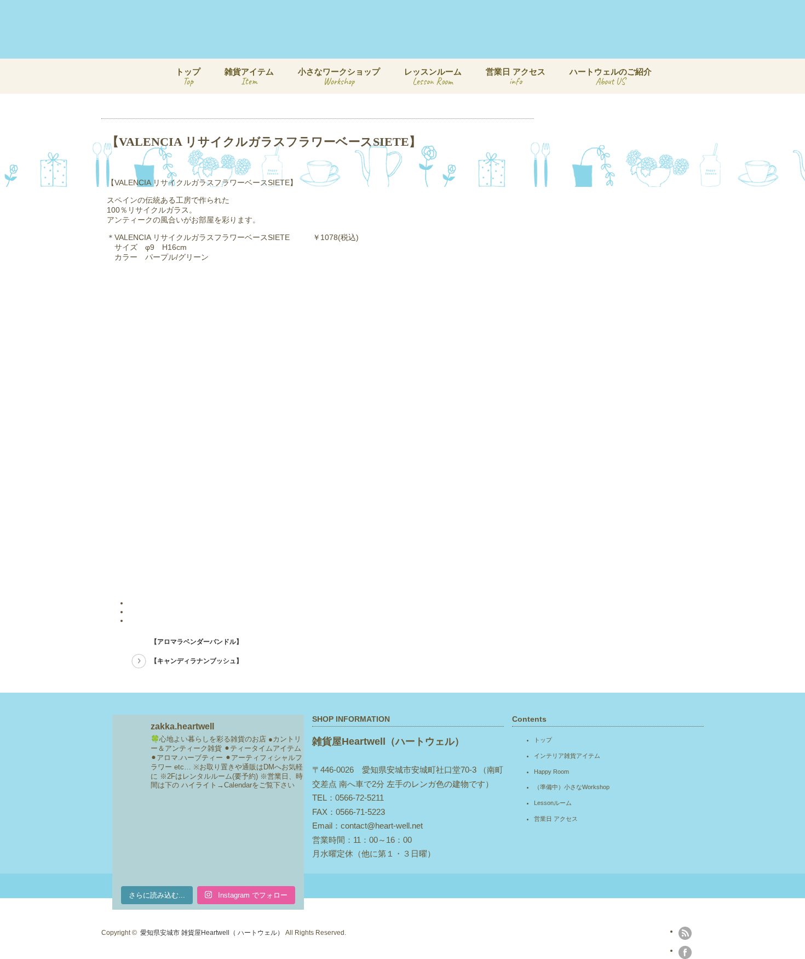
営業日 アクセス (515, 76)
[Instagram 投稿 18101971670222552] (208, 820)
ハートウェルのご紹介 (611, 76)
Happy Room (551, 771)
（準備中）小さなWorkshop (572, 787)
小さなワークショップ (339, 76)
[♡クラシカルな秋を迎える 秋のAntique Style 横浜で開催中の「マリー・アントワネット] (142, 820)
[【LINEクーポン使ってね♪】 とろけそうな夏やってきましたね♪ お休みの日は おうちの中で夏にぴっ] (274, 860)
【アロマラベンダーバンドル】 (197, 642)
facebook (685, 952)
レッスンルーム (433, 76)
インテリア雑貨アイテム (567, 755)
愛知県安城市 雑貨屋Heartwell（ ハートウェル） (212, 933)
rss (685, 933)
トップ (188, 76)
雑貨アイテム (249, 76)
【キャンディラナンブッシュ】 (197, 661)
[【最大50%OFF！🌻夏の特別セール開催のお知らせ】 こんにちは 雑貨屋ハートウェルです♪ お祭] (142, 860)
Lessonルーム (553, 803)
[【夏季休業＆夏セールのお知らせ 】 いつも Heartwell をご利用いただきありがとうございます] (274, 820)
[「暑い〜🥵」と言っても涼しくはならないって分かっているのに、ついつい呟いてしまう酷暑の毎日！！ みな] (208, 860)
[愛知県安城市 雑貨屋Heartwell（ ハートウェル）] (427, 48)
